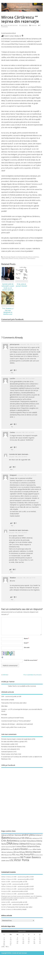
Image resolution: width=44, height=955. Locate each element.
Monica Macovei (33, 851)
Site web (26, 647)
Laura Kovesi (20, 849)
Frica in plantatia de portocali (32, 675)
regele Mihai (4, 258)
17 (10, 941)
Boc (30, 838)
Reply (12, 372)
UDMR (3, 860)
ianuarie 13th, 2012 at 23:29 (27, 475)
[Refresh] (2, 658)
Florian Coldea (35, 844)
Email (26, 643)
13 (28, 939)
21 (34, 941)
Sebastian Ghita (6, 858)
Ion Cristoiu (16, 846)
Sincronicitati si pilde (7, 744)
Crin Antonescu (10, 840)
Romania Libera (38, 855)
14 (34, 939)
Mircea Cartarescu (33, 257)
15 (40, 939)
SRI (21, 857)
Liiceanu (30, 849)
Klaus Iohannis (28, 846)
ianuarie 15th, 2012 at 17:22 (30, 344)
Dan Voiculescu (29, 841)
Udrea (7, 860)
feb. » (7, 946)
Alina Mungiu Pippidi (9, 257)
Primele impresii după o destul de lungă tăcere (16, 739)
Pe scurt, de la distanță (8, 749)
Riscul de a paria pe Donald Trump (12, 718)
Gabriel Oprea (5, 846)
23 (4, 943)
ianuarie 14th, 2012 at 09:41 (18, 533)
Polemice (33, 25)
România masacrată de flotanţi (11, 746)
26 (23, 943)
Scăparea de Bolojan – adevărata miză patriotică (17, 724)
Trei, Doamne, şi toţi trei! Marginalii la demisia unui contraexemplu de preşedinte (7, 313)
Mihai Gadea (37, 849)
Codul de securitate (30, 660)
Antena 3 (38, 835)
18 (17, 941)
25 (17, 943)
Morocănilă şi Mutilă (7, 700)
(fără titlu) (4, 706)
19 (23, 941)
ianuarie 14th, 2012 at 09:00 (25, 432)
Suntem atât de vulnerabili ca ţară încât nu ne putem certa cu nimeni (8, 288)
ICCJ (11, 847)
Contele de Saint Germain (10, 25)
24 (10, 943)
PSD (32, 854)
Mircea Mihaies (19, 852)
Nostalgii (4, 714)
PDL (13, 854)
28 (34, 943)
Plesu (18, 855)
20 (28, 941)
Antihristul (5, 675)
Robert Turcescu (14, 258)
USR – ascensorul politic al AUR (11, 696)
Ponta (27, 854)
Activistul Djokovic (7, 752)
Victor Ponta (21, 860)
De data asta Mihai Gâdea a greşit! (12, 741)
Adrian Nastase (14, 835)
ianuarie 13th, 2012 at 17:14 (26, 578)
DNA (9, 843)
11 (17, 939)
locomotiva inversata (22, 257)
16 (4, 941)
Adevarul (4, 835)
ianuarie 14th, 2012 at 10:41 (25, 378)
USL (12, 860)
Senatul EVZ (22, 258)
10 (10, 939)
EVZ (28, 843)
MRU (2, 855)
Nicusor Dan (8, 855)
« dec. (3, 946)
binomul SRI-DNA (21, 838)
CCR (40, 838)
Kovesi (11, 849)
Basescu (7, 838)
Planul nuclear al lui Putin (9, 754)
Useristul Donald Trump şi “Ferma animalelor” (16, 721)
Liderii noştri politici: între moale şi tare (13, 727)
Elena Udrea (19, 843)
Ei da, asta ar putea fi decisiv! (21, 285)
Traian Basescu (30, 258)
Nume (26, 638)
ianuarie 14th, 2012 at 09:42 (18, 457)
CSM (20, 841)
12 (23, 939)
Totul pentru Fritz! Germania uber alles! (13, 703)
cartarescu (35, 838)
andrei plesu (28, 834)
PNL (22, 854)
